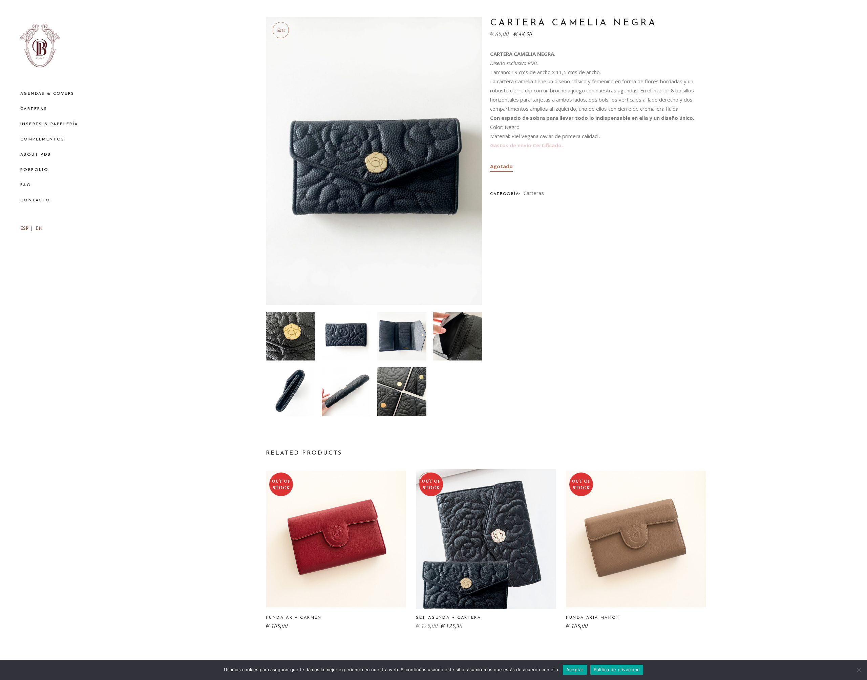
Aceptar (575, 669)
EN (39, 228)
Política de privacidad (617, 669)
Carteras (534, 193)
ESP (24, 228)
